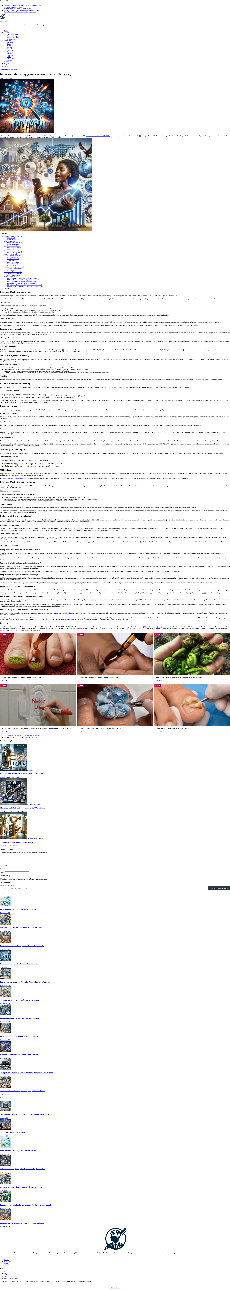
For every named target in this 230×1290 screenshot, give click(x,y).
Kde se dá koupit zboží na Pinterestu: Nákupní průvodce (20, 12)
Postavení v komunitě (13, 244)
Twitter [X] (10, 58)
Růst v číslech (11, 238)
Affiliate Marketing (12, 34)
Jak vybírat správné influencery (12, 246)
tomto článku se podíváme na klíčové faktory (98, 136)
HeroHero (10, 45)
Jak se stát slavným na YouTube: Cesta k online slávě (19, 964)
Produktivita (7, 61)
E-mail (2, 872)
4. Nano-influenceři (12, 260)
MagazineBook (76, 1281)
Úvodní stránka (8, 1272)
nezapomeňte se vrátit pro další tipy (93, 628)
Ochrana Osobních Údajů (11, 1278)
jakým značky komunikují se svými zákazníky (156, 627)
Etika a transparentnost (13, 275)
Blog (5, 1273)
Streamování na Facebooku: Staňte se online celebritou (20, 1054)
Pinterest (9, 53)
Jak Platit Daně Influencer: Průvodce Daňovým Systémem (21, 737)
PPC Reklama (11, 39)
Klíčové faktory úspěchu (11, 241)
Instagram (10, 47)
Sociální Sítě (7, 40)
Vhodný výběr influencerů (14, 242)
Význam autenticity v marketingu (13, 251)
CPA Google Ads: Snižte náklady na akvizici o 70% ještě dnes (22, 808)
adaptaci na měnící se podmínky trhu (64, 613)
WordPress (15, 1281)
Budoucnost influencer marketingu (13, 272)
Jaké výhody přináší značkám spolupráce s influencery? (23, 280)
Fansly (9, 44)
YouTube (9, 60)
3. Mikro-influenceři (13, 259)
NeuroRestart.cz (4, 22)
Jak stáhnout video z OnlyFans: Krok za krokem (17, 8)
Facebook (10, 42)
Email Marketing (12, 36)
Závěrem (6, 288)
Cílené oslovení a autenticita (15, 268)
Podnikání (6, 63)
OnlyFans (10, 50)
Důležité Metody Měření (14, 264)
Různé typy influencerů (10, 254)
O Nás (5, 65)
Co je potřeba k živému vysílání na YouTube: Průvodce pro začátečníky (26, 1073)
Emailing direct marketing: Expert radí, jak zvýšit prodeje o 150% (22, 5)
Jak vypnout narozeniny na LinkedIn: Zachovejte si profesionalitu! (25, 982)
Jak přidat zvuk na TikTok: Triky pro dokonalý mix (19, 1018)
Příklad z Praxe (11, 265)
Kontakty (6, 66)
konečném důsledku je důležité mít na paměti (14, 478)
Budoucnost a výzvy (13, 239)
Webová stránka (4, 875)
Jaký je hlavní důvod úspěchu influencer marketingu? (22, 278)
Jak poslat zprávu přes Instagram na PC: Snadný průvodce (22, 946)
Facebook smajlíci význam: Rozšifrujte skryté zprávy (19, 1000)
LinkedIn (9, 49)
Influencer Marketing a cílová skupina (14, 267)
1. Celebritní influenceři (14, 255)
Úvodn (6, 31)
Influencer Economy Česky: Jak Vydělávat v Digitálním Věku (21, 10)
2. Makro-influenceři (13, 257)
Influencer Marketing (13, 37)
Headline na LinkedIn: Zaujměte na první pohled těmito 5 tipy (23, 1091)
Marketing (6, 32)
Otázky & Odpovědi (9, 276)
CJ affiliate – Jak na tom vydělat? (13, 7)
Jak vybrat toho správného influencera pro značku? (21, 283)
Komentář (3, 866)
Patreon (9, 52)
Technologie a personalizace (15, 273)
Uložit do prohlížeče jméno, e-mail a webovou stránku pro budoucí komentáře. (24, 879)
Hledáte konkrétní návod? (7, 885)
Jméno (2, 869)
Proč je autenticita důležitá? (15, 252)
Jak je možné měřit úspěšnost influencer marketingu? (22, 281)
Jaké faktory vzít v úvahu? (14, 247)
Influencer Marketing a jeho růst (13, 236)
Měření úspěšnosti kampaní (11, 262)
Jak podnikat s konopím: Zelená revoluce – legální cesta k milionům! (25, 1205)
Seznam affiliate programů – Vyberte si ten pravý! (18, 842)
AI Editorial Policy (115, 1288)
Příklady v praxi (11, 270)
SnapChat (10, 55)
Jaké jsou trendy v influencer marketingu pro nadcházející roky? (25, 286)
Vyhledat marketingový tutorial (219, 888)
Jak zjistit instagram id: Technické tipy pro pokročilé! (19, 1036)
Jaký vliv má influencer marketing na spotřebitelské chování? (24, 285)
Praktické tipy (11, 249)
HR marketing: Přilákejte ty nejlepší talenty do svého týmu (21, 773)
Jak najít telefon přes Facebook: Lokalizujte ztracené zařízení (22, 735)
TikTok (9, 57)
